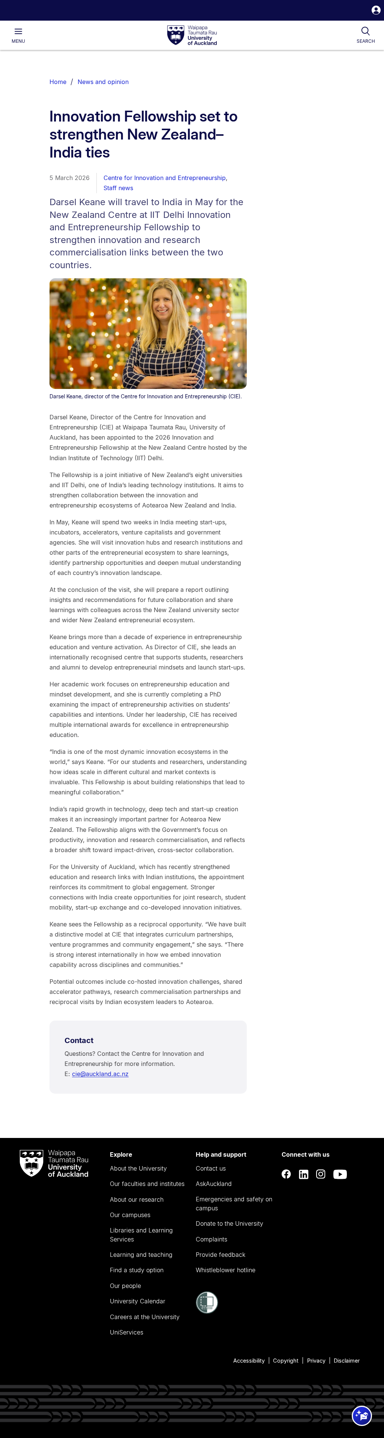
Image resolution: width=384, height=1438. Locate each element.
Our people (125, 1285)
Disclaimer (347, 1360)
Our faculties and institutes (147, 1183)
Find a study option (137, 1270)
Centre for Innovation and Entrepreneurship (165, 178)
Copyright (285, 1360)
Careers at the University (145, 1317)
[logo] (192, 36)
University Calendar (137, 1301)
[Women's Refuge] (207, 1311)
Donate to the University (229, 1223)
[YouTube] (340, 1174)
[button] (376, 11)
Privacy (316, 1360)
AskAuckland (214, 1183)
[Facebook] (286, 1174)
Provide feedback (220, 1254)
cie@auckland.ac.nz (100, 1074)
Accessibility (249, 1360)
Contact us (211, 1168)
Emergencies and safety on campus (234, 1203)
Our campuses (130, 1215)
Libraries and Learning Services (141, 1234)
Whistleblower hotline (225, 1270)
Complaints (211, 1239)
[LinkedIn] (304, 1174)
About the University (138, 1168)
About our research (137, 1199)
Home (58, 82)
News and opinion (103, 82)
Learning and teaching (141, 1254)
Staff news (118, 188)
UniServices (126, 1332)
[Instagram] (321, 1174)
